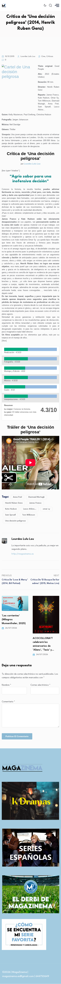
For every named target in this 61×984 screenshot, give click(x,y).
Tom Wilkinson (28, 515)
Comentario (8, 702)
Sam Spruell (10, 515)
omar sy (46, 509)
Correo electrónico (40, 685)
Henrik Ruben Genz (14, 503)
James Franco (35, 503)
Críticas (49, 56)
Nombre (6, 685)
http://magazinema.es (23, 554)
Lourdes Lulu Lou (32, 164)
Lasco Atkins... (29, 509)
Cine (43, 56)
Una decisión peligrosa (15, 521)
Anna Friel (17, 497)
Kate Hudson (11, 509)
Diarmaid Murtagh (36, 497)
